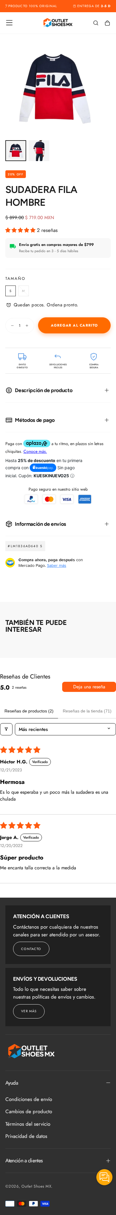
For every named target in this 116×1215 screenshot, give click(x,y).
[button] (9, 22)
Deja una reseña (89, 686)
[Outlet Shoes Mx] (31, 1051)
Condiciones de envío (28, 1099)
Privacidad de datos (26, 1136)
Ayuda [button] (11, 1083)
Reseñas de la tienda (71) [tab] (87, 711)
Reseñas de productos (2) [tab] (29, 711)
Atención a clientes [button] (24, 1160)
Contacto (31, 948)
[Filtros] (6, 729)
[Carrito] (107, 23)
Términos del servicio (27, 1123)
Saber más (56, 565)
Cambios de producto (28, 1111)
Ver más (29, 1011)
